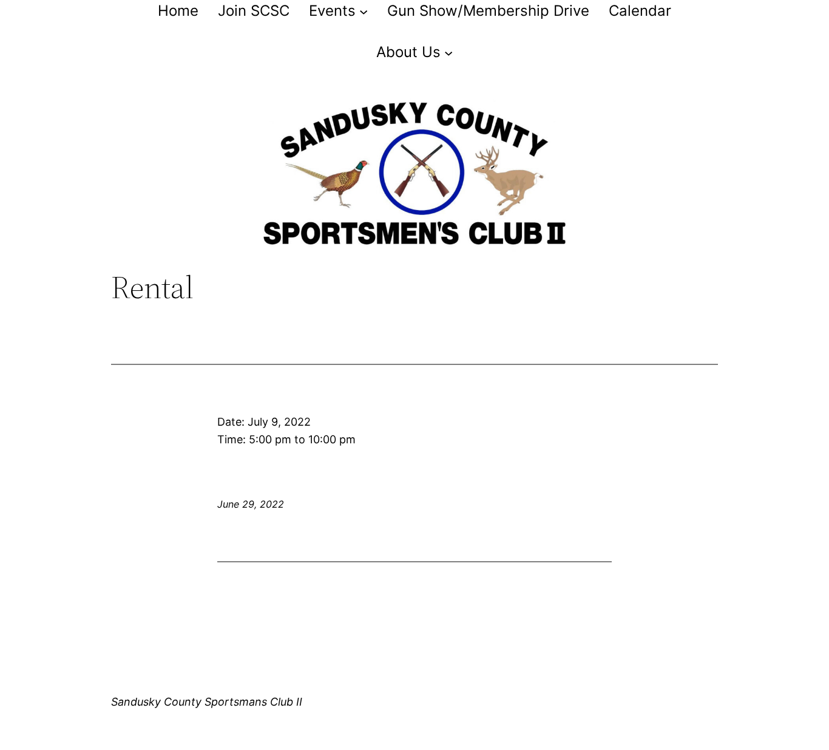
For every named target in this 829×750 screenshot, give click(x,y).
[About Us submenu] (448, 52)
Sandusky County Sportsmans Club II (206, 701)
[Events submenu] (363, 11)
